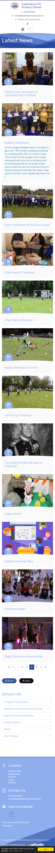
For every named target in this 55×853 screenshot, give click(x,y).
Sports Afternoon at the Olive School (27, 225)
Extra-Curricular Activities (19, 715)
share (10, 681)
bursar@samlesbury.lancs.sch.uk (28, 15)
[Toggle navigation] (22, 29)
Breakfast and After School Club (23, 708)
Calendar (7, 825)
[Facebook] (27, 24)
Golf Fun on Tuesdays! (18, 415)
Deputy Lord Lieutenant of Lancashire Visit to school (21, 93)
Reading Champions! (17, 142)
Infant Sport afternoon (19, 320)
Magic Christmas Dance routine (24, 656)
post (27, 681)
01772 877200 (29, 12)
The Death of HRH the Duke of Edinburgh (23, 464)
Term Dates (11, 736)
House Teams (12, 722)
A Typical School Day (16, 702)
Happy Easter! (13, 513)
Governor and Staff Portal (15, 822)
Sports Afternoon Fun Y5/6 (21, 367)
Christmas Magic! (15, 609)
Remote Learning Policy (19, 561)
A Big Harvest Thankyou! (20, 272)
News (7, 729)
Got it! (46, 849)
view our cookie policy (16, 851)
